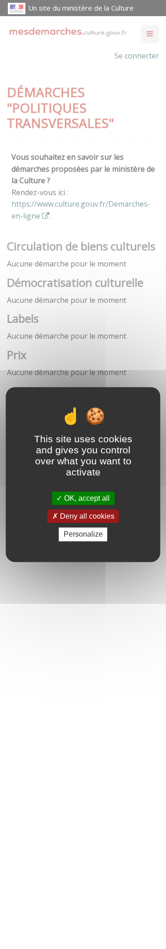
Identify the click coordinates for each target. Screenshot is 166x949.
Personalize (83, 534)
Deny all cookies (86, 516)
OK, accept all (86, 498)
